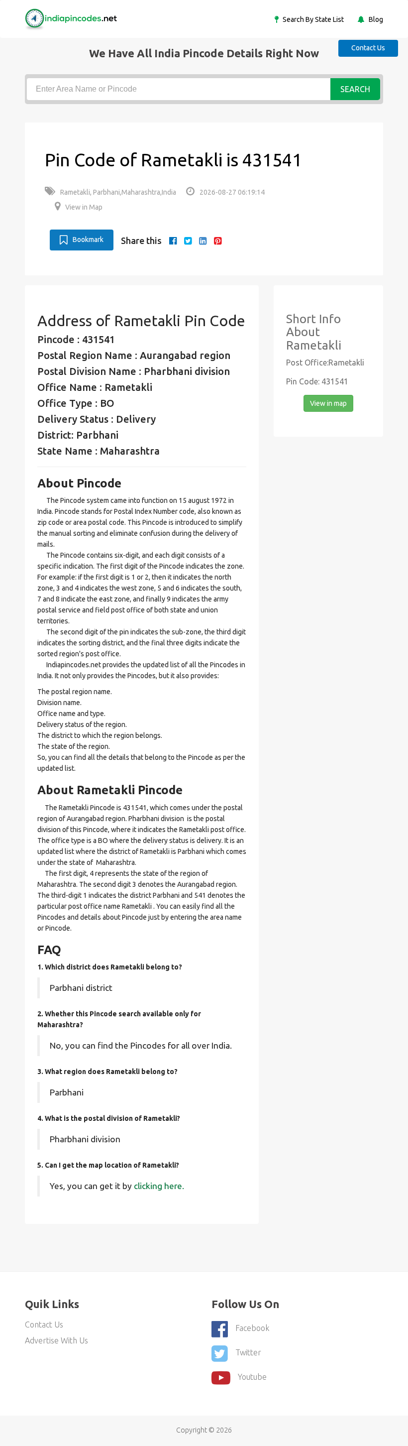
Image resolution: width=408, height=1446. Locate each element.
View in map (328, 403)
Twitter (248, 1352)
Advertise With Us (56, 1340)
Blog (375, 19)
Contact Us (368, 48)
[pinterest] (217, 240)
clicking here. (159, 1186)
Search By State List (312, 19)
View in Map (83, 207)
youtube (252, 1376)
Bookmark (88, 239)
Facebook (252, 1328)
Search (355, 89)
